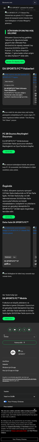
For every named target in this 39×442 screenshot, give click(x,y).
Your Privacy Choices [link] (16, 401)
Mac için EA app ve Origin (10, 370)
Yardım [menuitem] (6, 391)
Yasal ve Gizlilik (9, 396)
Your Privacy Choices (20, 439)
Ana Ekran (5, 361)
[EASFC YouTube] (15, 330)
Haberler (5, 364)
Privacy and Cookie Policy (19, 431)
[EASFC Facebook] (29, 330)
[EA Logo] (13, 352)
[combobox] (19, 336)
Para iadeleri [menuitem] (8, 407)
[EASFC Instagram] (10, 330)
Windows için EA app (9, 367)
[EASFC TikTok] (20, 330)
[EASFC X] (24, 330)
